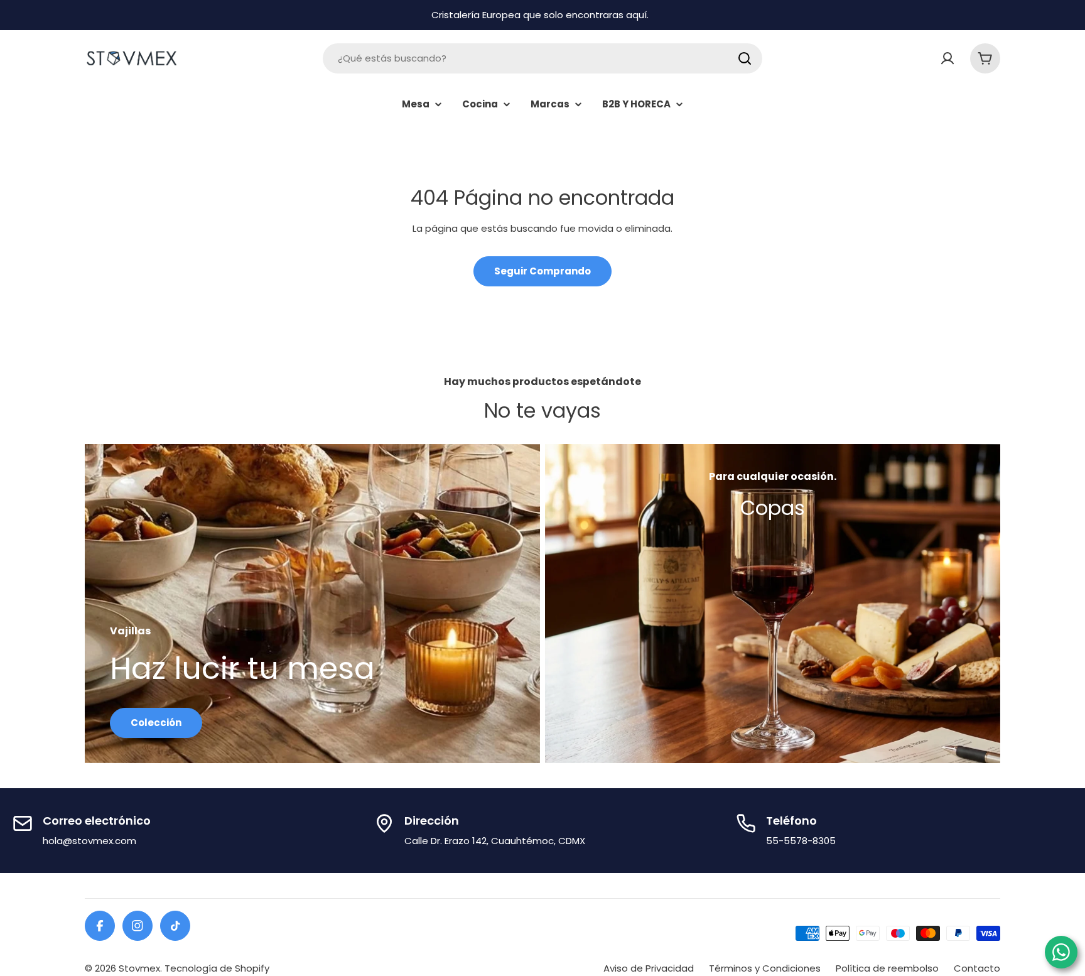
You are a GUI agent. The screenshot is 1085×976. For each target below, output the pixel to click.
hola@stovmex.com (89, 840)
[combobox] (542, 58)
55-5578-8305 (801, 840)
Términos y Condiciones (765, 968)
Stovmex (139, 968)
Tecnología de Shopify (217, 968)
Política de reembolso (887, 968)
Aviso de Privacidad (648, 968)
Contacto (977, 968)
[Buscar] (744, 58)
